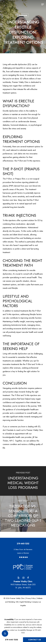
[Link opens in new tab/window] (18, 577)
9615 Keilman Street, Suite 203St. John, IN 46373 (23, 584)
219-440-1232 (11, 639)
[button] (5, 633)
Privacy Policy (31, 598)
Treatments (23, 15)
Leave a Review (23, 553)
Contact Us (34, 639)
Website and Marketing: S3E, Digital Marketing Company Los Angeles (23, 602)
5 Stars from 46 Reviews (23, 549)
